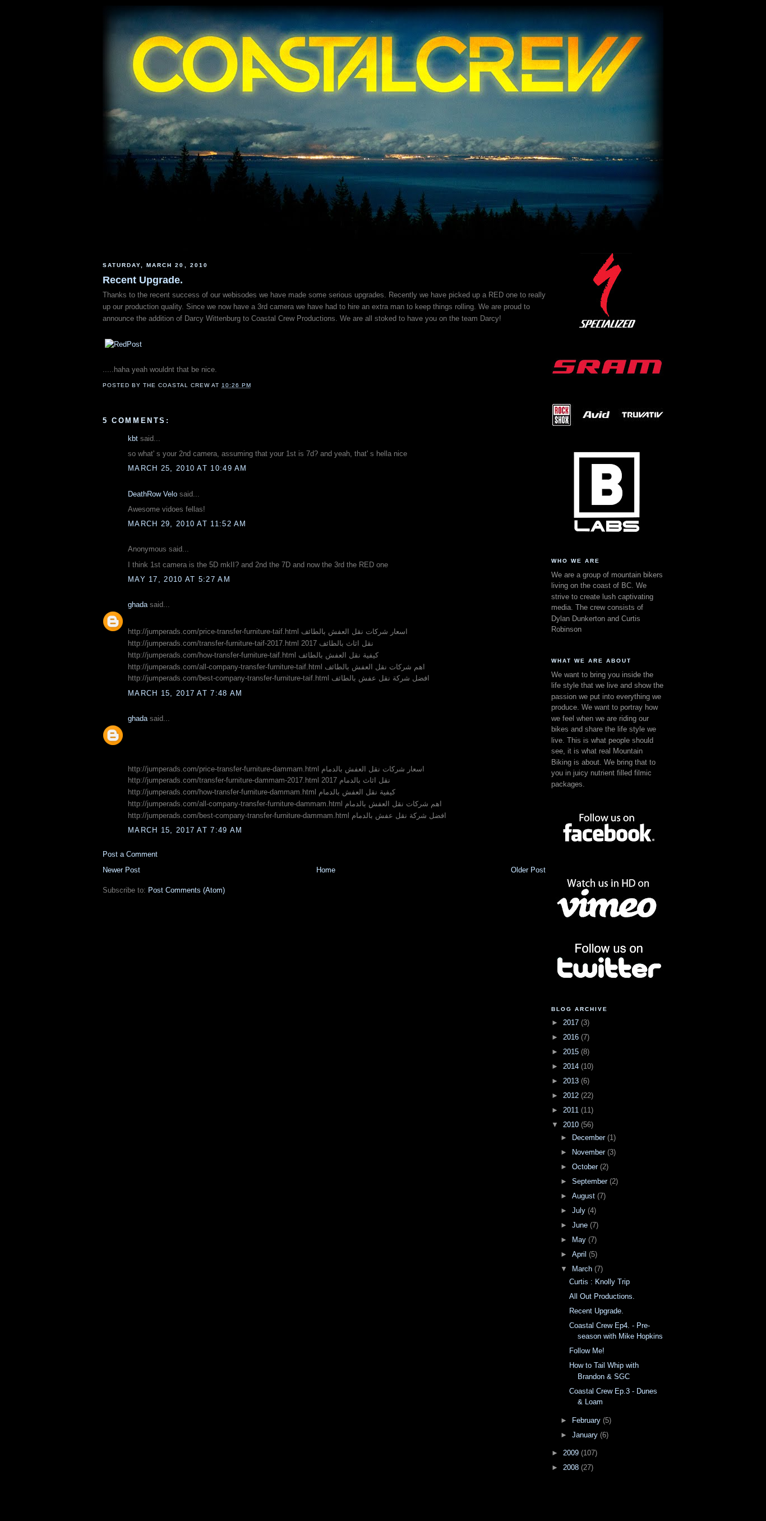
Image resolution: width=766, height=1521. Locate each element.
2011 (572, 1110)
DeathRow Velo (152, 494)
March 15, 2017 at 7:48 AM (185, 693)
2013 (572, 1081)
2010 (572, 1124)
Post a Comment (130, 854)
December (589, 1137)
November (589, 1152)
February (587, 1420)
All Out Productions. (602, 1296)
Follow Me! (587, 1351)
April (580, 1254)
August (584, 1196)
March (583, 1269)
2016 (572, 1037)
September (591, 1181)
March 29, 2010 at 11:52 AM (187, 524)
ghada (137, 604)
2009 (572, 1453)
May (580, 1239)
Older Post (528, 870)
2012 (572, 1095)
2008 (572, 1467)
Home (325, 870)
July (580, 1210)
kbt (133, 438)
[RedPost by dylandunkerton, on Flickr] (123, 344)
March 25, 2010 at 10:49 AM (187, 468)
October (586, 1166)
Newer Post (121, 870)
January (586, 1435)
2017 (572, 1022)
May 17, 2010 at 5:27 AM (179, 579)
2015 (572, 1051)
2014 (572, 1066)
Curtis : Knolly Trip (599, 1282)
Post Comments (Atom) (186, 890)
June (581, 1225)
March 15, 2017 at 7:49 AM (185, 830)
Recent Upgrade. (143, 280)
